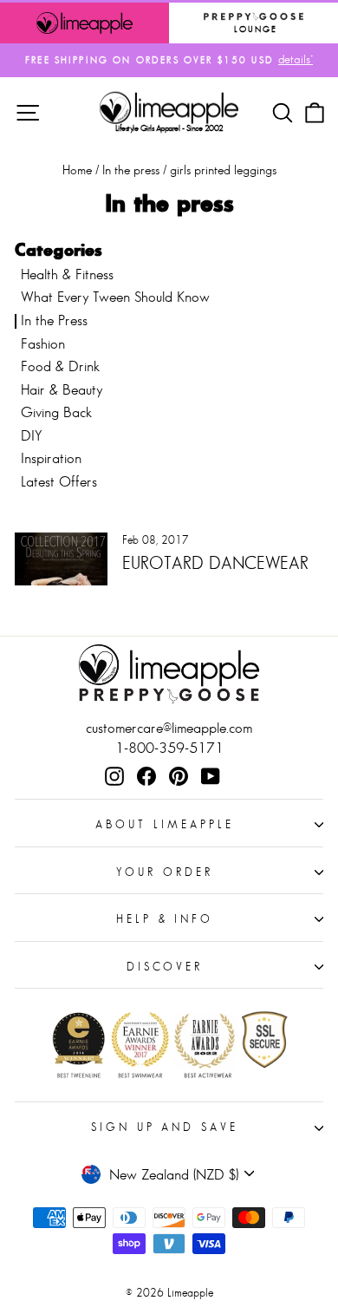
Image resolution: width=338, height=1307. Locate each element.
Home (77, 169)
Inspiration (51, 458)
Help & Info (165, 918)
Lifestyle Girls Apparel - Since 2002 (169, 128)
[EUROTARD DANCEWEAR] (61, 559)
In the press (130, 169)
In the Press (54, 320)
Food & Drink (60, 366)
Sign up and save (165, 1127)
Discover (165, 966)
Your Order (164, 872)
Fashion (43, 344)
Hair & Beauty (61, 390)
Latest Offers (59, 482)
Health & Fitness (67, 274)
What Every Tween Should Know (115, 297)
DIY (31, 436)
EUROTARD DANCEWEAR (215, 562)
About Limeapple (164, 824)
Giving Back (56, 412)
